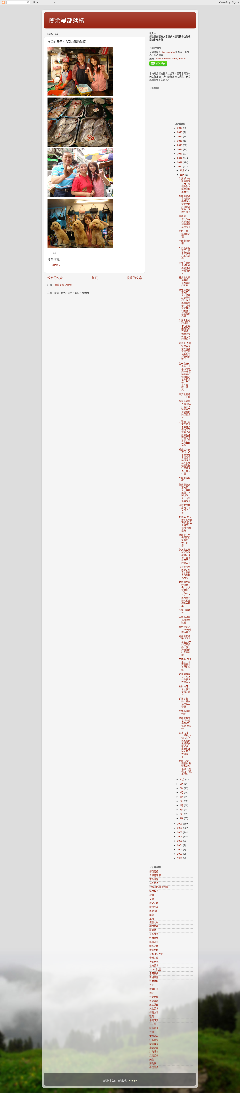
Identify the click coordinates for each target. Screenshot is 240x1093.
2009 (180, 824)
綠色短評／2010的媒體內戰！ (185, 629)
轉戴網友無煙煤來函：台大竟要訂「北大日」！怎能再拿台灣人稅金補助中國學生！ (185, 594)
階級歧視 (154, 1044)
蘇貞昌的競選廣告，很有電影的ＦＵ (185, 281)
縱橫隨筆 (154, 907)
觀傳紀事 (154, 989)
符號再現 (154, 961)
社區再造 (154, 1040)
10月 (182, 779)
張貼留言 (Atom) (63, 285)
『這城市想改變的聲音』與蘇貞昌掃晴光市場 (185, 572)
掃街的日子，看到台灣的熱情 (185, 690)
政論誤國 (154, 1004)
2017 (180, 136)
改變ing (153, 911)
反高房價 (154, 1055)
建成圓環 (154, 1001)
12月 (182, 170)
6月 (182, 797)
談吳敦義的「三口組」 (186, 395)
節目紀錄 (154, 871)
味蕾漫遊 (154, 1028)
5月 (182, 801)
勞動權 (152, 1063)
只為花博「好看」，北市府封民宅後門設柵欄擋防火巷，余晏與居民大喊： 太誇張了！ (185, 745)
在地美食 (154, 965)
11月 (182, 175)
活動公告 (154, 934)
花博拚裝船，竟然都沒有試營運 (185, 703)
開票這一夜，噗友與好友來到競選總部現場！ (185, 221)
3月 (182, 809)
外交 (151, 985)
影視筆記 (154, 977)
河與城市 (154, 1051)
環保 (151, 915)
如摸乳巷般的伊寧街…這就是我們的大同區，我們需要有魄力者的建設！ (185, 329)
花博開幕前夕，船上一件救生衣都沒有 (185, 678)
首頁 (95, 278)
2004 (180, 845)
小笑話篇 (154, 1020)
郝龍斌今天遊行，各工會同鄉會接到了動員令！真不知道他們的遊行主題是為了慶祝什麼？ (185, 461)
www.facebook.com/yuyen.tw (171, 58)
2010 (180, 166)
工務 (151, 918)
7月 (182, 792)
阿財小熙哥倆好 (184, 712)
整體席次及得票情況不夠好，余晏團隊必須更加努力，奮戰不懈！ (185, 204)
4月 (182, 805)
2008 (180, 828)
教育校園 (154, 981)
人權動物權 (155, 875)
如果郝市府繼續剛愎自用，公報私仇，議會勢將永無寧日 (185, 185)
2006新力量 (155, 969)
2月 (182, 814)
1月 (182, 818)
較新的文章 (55, 278)
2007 (180, 832)
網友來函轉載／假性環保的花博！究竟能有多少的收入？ (185, 556)
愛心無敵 (154, 950)
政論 (151, 895)
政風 (151, 1016)
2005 (180, 841)
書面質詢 (154, 973)
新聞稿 (152, 930)
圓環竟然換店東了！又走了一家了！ (185, 509)
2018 (180, 132)
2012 (180, 158)
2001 (180, 849)
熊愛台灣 (154, 997)
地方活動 (154, 946)
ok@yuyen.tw (168, 52)
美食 (151, 1059)
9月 (182, 784)
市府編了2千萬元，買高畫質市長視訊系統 (185, 664)
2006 (180, 836)
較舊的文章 (134, 278)
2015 (180, 145)
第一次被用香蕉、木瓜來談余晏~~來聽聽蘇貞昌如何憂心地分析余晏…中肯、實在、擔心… (185, 376)
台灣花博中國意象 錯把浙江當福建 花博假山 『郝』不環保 (185, 767)
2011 (180, 162)
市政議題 (154, 879)
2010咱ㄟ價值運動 (158, 887)
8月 (182, 788)
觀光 (151, 993)
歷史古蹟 (154, 903)
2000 (180, 854)
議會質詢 (154, 883)
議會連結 (154, 1048)
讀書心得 (154, 922)
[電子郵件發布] (54, 252)
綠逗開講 (154, 1067)
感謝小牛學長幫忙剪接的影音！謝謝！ (185, 540)
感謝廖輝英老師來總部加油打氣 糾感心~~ (185, 723)
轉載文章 (154, 1012)
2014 (180, 149)
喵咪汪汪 (154, 942)
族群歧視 (154, 938)
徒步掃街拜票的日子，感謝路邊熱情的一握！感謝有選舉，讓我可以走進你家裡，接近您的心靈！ (185, 303)
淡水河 (152, 1024)
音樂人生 (154, 958)
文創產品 (154, 1036)
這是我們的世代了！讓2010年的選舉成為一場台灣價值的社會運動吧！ (185, 645)
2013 (180, 153)
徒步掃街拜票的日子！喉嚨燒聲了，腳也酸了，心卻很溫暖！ (185, 493)
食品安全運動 (156, 954)
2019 (180, 128)
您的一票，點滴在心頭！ (185, 234)
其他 (151, 1032)
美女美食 (154, 1008)
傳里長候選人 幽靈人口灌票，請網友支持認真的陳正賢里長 (185, 409)
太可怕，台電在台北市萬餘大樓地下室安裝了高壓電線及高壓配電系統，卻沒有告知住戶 (185, 433)
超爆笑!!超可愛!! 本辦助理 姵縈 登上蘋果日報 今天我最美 (185, 524)
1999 (180, 858)
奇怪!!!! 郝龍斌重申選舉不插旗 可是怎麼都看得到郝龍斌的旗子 (185, 351)
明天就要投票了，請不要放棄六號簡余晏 (185, 253)
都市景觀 (154, 926)
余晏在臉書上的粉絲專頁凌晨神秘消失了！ (185, 268)
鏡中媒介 (154, 891)
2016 (180, 141)
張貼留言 (56, 265)
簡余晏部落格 (66, 20)
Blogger (133, 1080)
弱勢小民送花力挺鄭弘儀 (185, 620)
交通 (151, 899)
